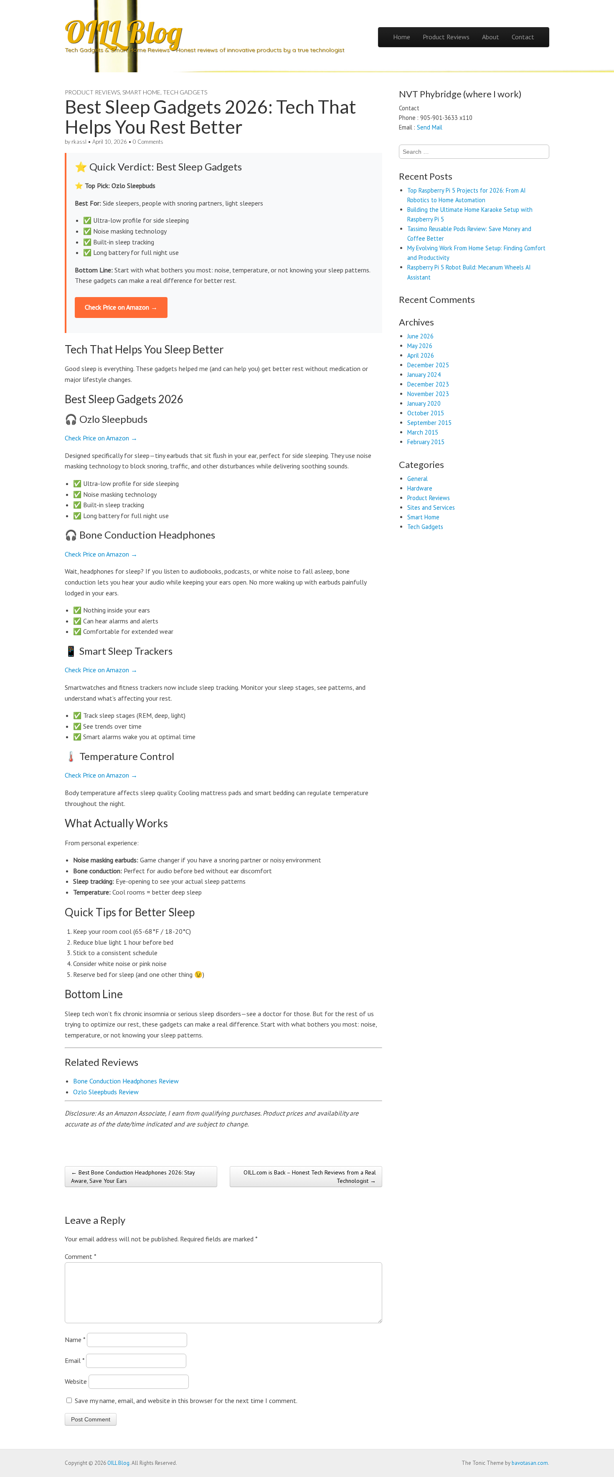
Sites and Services (431, 507)
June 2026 (420, 336)
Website (76, 1381)
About (490, 37)
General (417, 479)
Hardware (419, 488)
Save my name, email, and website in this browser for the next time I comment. (186, 1400)
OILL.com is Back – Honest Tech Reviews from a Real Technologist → (310, 1177)
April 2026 (420, 355)
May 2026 (419, 346)
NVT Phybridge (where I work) (460, 93)
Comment (80, 1256)
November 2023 (428, 394)
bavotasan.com (530, 1463)
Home (401, 37)
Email (74, 1360)
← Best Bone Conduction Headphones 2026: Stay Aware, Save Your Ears (133, 1177)
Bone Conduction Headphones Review (126, 1081)
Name (75, 1339)
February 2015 (425, 442)
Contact (523, 37)
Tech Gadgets (185, 92)
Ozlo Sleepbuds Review (106, 1092)
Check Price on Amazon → (121, 307)
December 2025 (428, 365)
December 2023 (428, 384)
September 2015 (429, 423)
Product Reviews (446, 37)
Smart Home (141, 92)
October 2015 (425, 413)
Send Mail (429, 127)
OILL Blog (123, 32)
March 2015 (422, 432)
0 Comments (148, 141)
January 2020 (424, 403)
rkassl (78, 141)
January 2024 (424, 375)
